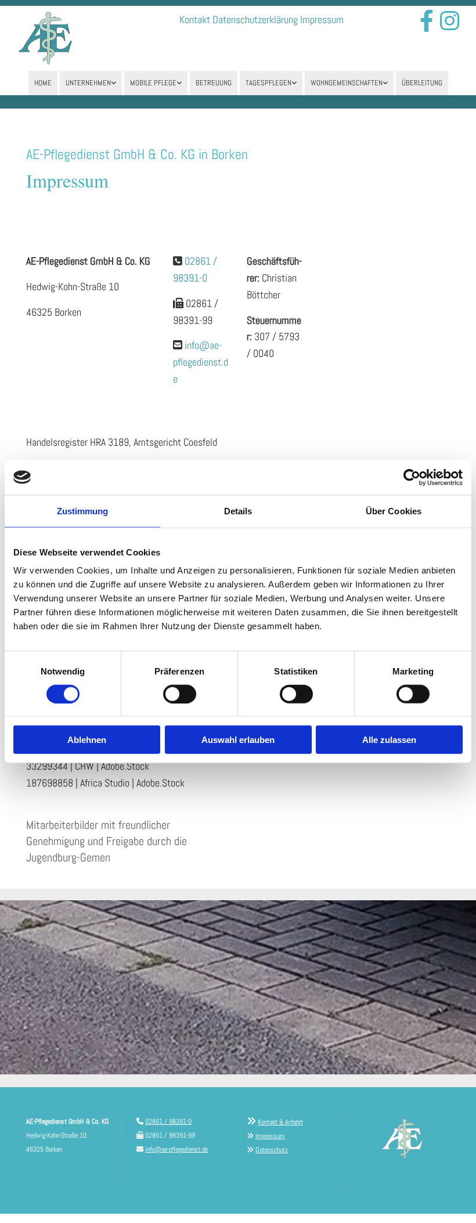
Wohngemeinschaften (347, 83)
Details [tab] (238, 510)
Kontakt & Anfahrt (280, 1122)
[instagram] (450, 21)
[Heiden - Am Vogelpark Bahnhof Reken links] (385, 83)
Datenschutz (271, 1150)
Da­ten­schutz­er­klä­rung (255, 19)
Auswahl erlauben (238, 740)
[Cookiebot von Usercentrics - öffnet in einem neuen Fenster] (412, 477)
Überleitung (422, 83)
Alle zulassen (389, 740)
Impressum (270, 1136)
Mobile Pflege (153, 83)
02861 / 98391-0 (168, 1121)
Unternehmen (88, 83)
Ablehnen (86, 740)
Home (43, 83)
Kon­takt (194, 19)
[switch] (179, 693)
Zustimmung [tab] (83, 510)
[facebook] (426, 21)
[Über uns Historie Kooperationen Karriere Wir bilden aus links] (113, 83)
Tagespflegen (268, 83)
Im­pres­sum (322, 19)
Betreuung (214, 83)
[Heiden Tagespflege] (294, 83)
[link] (91, 83)
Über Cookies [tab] (393, 510)
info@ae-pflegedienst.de (200, 361)
